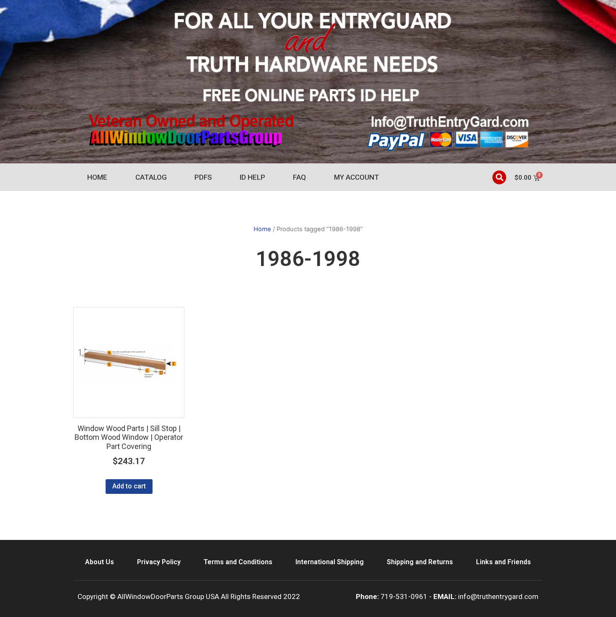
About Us (99, 562)
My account (356, 177)
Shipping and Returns (420, 562)
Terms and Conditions (238, 562)
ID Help (252, 177)
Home (97, 177)
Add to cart (129, 486)
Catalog (151, 177)
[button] (499, 177)
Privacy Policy (159, 562)
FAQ (299, 177)
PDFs (203, 177)
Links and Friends (503, 562)
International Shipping (329, 562)
